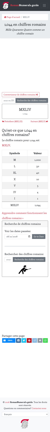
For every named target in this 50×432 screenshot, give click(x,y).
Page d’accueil (13, 17)
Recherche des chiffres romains (31, 100)
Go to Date (39, 236)
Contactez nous (39, 408)
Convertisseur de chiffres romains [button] (20, 94)
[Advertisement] (25, 65)
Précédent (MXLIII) (13, 121)
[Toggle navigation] (44, 5)
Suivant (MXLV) (38, 121)
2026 (7, 402)
